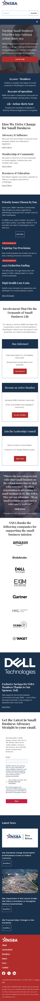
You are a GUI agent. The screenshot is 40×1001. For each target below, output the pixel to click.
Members (6, 954)
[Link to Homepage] (10, 3)
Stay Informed (20, 371)
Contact (5, 967)
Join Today (20, 234)
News (4, 963)
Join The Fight (20, 59)
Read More (6, 863)
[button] (37, 22)
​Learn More (7, 166)
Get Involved (7, 949)
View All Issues (8, 295)
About (4, 945)
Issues (4, 958)
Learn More (7, 147)
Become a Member (20, 415)
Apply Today (20, 459)
